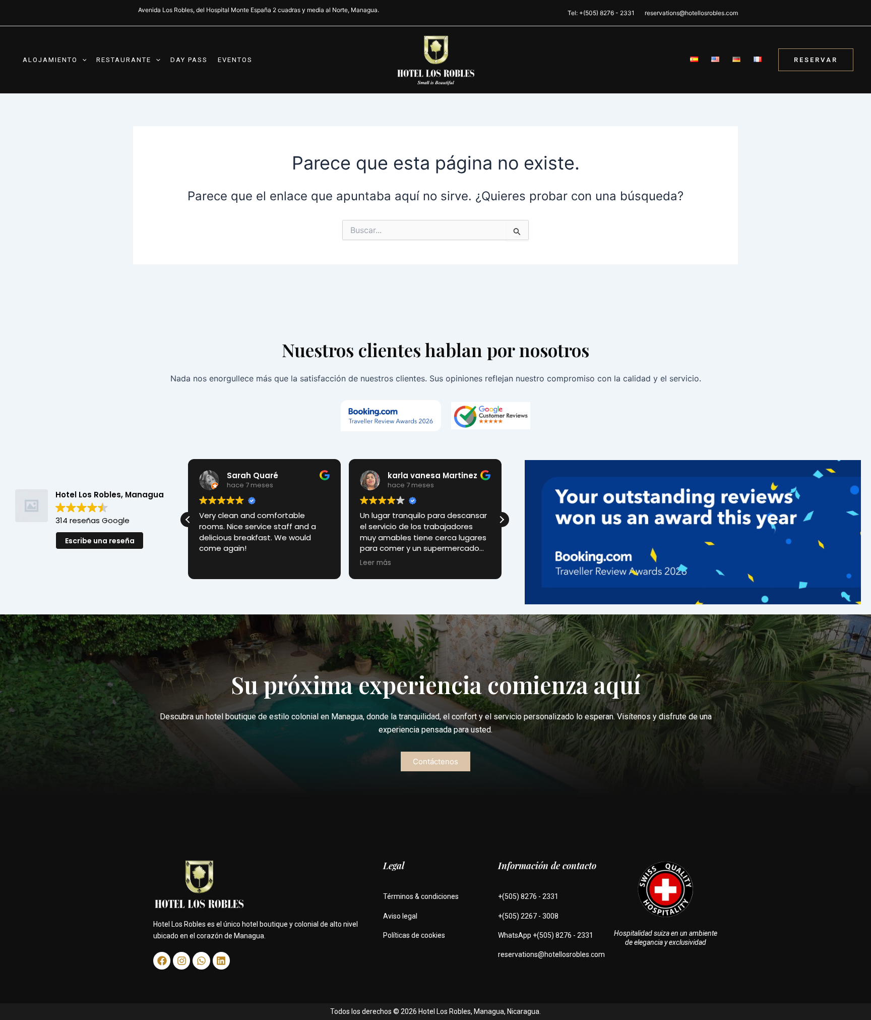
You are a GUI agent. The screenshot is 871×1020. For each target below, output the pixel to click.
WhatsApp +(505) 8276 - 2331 (545, 935)
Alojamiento (50, 60)
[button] (82, 60)
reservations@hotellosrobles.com (691, 13)
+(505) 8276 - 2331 (528, 896)
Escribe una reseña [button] (100, 541)
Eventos (235, 60)
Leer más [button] (214, 563)
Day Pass (189, 60)
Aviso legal (400, 916)
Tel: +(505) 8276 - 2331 (601, 13)
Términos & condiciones (421, 896)
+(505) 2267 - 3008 (528, 916)
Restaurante (123, 60)
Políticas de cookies (414, 935)
